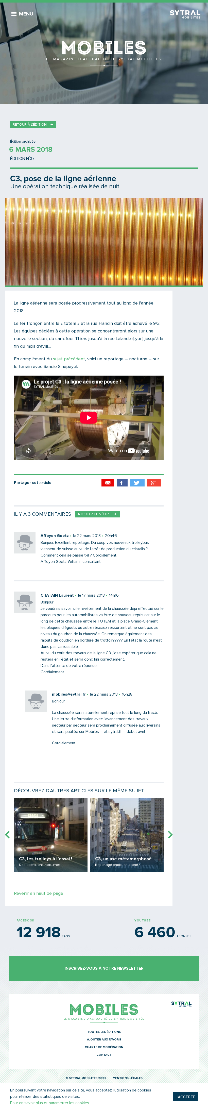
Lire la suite (51, 835)
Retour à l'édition (30, 124)
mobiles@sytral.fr (69, 694)
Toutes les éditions (104, 1032)
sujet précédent (69, 359)
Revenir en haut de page (38, 893)
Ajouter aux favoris (104, 1039)
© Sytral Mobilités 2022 (85, 1078)
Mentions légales (128, 1078)
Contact (104, 1054)
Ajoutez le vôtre (94, 514)
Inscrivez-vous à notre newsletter (104, 968)
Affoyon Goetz (55, 536)
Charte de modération (104, 1047)
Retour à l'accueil (104, 53)
